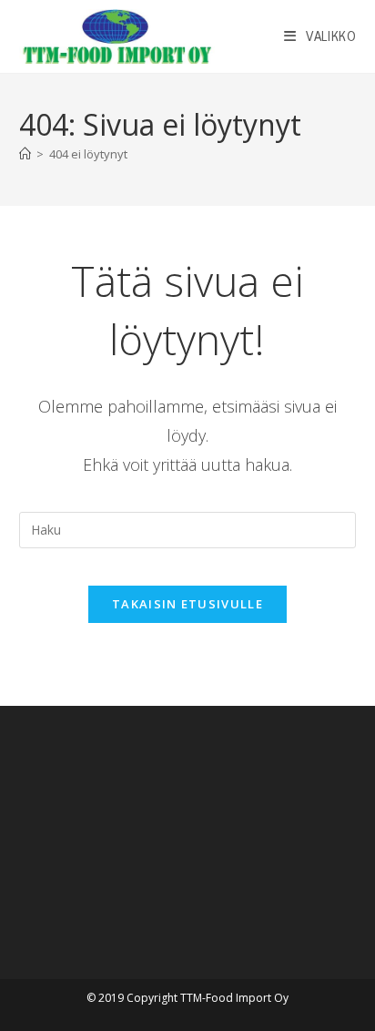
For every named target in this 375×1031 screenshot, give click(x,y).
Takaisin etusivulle (187, 604)
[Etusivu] (25, 154)
